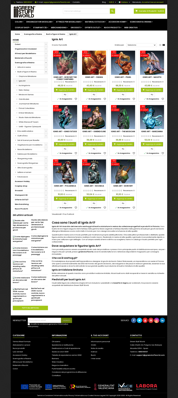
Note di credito (97, 348)
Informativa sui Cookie (84, 395)
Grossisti (76, 27)
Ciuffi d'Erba (22, 135)
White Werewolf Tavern (28, 122)
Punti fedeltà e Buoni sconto (63, 368)
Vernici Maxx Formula (21, 341)
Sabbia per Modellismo (27, 154)
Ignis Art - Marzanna (152, 131)
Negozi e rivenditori (60, 365)
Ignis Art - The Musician (123, 131)
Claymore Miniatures (27, 76)
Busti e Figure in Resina (26, 71)
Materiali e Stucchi (95, 21)
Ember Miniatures (26, 113)
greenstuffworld (85, 251)
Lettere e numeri (24, 172)
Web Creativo (58, 362)
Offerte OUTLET (92, 27)
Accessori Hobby (117, 21)
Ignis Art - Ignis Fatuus (65, 131)
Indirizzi (94, 351)
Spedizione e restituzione (62, 345)
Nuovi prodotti (19, 348)
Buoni (93, 355)
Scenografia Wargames (27, 163)
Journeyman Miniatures (29, 103)
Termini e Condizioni (45, 395)
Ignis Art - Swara (94, 77)
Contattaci (56, 375)
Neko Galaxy (24, 90)
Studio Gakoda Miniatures (30, 117)
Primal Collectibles (27, 108)
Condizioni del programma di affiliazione (69, 372)
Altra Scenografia (24, 167)
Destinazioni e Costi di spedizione (66, 348)
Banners (55, 358)
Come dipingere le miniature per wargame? (39, 238)
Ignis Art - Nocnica (94, 186)
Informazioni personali (100, 341)
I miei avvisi (95, 358)
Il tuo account (100, 335)
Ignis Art (22, 81)
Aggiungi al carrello (65, 90)
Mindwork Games (26, 94)
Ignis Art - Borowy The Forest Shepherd (65, 78)
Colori (18, 21)
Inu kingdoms (24, 85)
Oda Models (24, 99)
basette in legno (120, 283)
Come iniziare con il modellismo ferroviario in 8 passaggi (39, 251)
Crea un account (156, 2)
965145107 (28, 2)
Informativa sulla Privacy (64, 395)
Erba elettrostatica (25, 131)
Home (16, 39)
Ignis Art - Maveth (152, 77)
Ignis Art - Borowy (123, 186)
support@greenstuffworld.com (57, 2)
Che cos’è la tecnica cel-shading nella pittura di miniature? (37, 266)
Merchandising (59, 27)
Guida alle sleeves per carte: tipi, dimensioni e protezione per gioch (39, 225)
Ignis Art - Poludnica (65, 186)
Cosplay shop (22, 27)
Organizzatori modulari (39, 21)
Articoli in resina (24, 67)
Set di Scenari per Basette (28, 140)
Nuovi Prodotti (112, 27)
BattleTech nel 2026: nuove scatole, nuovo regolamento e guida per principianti (38, 294)
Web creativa (131, 27)
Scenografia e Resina (140, 21)
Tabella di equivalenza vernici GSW (67, 355)
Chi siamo (56, 341)
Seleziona (142, 45)
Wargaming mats (24, 158)
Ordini (93, 345)
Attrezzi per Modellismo (68, 21)
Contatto (76, 2)
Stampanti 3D (40, 27)
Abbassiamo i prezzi (21, 345)
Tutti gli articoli (30, 308)
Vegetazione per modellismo (29, 145)
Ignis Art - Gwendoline (94, 131)
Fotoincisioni (22, 177)
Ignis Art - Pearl (123, 77)
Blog (104, 2)
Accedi (145, 2)
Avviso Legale (99, 395)
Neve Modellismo (24, 149)
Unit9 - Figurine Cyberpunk (30, 126)
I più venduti (18, 351)
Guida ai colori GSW (60, 351)
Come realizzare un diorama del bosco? (38, 279)
